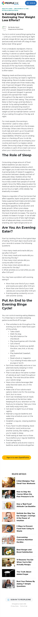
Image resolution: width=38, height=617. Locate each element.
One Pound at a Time (21, 8)
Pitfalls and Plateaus (10, 10)
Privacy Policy (15, 606)
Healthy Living (7, 8)
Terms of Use (23, 606)
